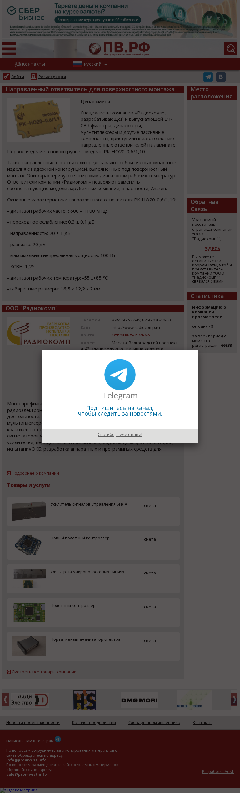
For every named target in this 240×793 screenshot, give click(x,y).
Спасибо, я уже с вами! (120, 434)
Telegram (120, 395)
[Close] (198, 349)
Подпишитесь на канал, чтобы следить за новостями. (120, 410)
